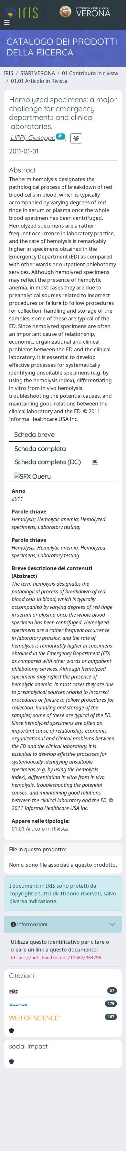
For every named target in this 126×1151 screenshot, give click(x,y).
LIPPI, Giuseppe (32, 137)
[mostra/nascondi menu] (7, 22)
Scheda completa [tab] (40, 448)
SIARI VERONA (37, 73)
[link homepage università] (85, 11)
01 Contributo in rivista (90, 73)
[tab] (95, 462)
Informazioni (31, 924)
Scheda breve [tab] (34, 434)
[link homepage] (23, 11)
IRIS (8, 73)
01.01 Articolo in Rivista (39, 80)
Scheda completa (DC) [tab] (48, 462)
